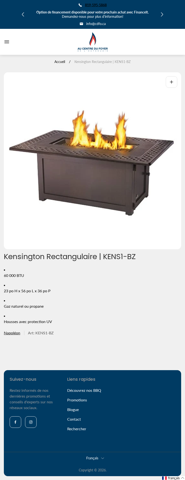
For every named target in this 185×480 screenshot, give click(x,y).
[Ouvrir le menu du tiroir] (6, 41)
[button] (173, 478)
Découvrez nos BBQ (84, 390)
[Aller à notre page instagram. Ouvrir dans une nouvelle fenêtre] (31, 422)
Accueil (59, 62)
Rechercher (76, 428)
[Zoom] (171, 82)
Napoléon (12, 332)
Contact (74, 419)
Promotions (77, 400)
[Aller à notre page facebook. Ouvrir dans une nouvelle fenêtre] (15, 422)
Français (92, 458)
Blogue (73, 409)
